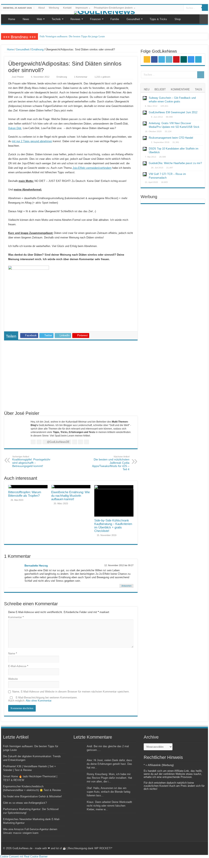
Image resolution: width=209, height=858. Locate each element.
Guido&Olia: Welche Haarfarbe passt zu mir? (175, 163)
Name (12, 653)
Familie (114, 19)
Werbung (54, 7)
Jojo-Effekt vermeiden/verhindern (91, 167)
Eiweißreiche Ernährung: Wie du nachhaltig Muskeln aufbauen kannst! (70, 495)
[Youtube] (168, 8)
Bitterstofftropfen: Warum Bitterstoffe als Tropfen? (24, 493)
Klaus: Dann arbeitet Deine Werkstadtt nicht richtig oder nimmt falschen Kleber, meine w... (109, 805)
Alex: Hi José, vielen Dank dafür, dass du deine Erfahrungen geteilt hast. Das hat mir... (109, 764)
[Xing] (172, 8)
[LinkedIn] (165, 8)
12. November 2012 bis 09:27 (118, 565)
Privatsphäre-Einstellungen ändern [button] (113, 7)
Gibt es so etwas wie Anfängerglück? (25, 802)
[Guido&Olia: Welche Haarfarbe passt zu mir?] (145, 163)
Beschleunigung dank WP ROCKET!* (90, 848)
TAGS (198, 89)
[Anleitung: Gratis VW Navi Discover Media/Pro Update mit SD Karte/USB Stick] (145, 123)
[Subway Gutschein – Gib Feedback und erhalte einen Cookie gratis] (145, 98)
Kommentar (16, 617)
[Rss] (153, 8)
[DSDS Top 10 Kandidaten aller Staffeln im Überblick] (145, 149)
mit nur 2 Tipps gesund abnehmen (32, 141)
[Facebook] (157, 8)
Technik (56, 19)
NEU (146, 89)
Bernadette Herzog (36, 565)
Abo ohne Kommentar (38, 700)
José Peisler (18, 77)
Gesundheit (133, 19)
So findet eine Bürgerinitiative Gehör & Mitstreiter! (32, 796)
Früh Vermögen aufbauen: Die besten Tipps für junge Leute (72, 36)
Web (39, 19)
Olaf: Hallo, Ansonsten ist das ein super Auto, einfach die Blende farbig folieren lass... (108, 792)
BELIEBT (160, 89)
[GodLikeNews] (104, 12)
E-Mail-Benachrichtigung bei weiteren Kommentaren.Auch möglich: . (43, 699)
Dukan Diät (14, 128)
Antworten (126, 586)
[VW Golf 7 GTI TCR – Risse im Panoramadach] (145, 174)
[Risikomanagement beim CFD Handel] (145, 138)
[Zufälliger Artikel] (203, 19)
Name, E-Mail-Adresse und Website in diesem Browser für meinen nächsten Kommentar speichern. (71, 691)
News (26, 19)
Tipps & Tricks (158, 19)
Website (13, 678)
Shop (178, 19)
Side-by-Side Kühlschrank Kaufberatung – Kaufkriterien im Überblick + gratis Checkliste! (113, 526)
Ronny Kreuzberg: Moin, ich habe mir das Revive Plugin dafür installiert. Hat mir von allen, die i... (109, 778)
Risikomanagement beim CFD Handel (171, 137)
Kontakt (67, 7)
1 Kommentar (80, 77)
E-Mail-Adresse (18, 666)
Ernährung (37, 49)
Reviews (75, 19)
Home (11, 19)
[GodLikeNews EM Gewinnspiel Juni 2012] (145, 113)
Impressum (82, 7)
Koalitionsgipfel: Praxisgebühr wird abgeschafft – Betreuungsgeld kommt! (31, 461)
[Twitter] (161, 8)
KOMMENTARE (180, 89)
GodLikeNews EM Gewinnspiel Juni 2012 (173, 112)
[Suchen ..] (205, 8)
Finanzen (95, 19)
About (41, 7)
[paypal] (180, 8)
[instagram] (176, 8)
